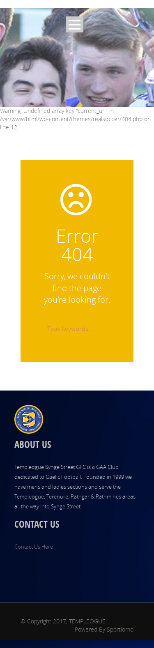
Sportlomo (120, 629)
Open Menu (74, 24)
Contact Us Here (33, 546)
